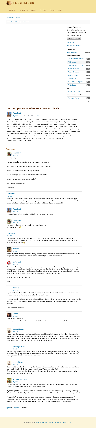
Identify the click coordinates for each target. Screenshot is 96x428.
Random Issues (73, 75)
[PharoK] (9, 289)
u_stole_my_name (20, 379)
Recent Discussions (74, 45)
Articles (33, 10)
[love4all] (9, 249)
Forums (52, 10)
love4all (16, 249)
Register (77, 38)
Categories (70, 42)
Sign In (18, 17)
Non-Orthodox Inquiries (75, 82)
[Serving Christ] (9, 347)
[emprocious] (9, 154)
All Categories (72, 52)
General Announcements (76, 59)
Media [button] (11, 10)
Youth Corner (72, 85)
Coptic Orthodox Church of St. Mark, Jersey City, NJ (54, 422)
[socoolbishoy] (9, 330)
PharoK (16, 288)
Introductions (72, 78)
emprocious (17, 153)
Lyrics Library (23, 10)
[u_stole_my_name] (9, 380)
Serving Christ (18, 347)
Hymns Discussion (74, 91)
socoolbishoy (18, 329)
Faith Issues (72, 62)
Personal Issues (73, 69)
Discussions (10, 17)
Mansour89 (11, 194)
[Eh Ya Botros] (9, 263)
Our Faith (43, 10)
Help (59, 10)
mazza (15, 314)
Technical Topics (73, 98)
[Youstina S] (9, 114)
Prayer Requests (73, 72)
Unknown (11, 233)
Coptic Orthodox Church (76, 65)
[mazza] (9, 315)
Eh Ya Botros (18, 262)
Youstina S (17, 113)
